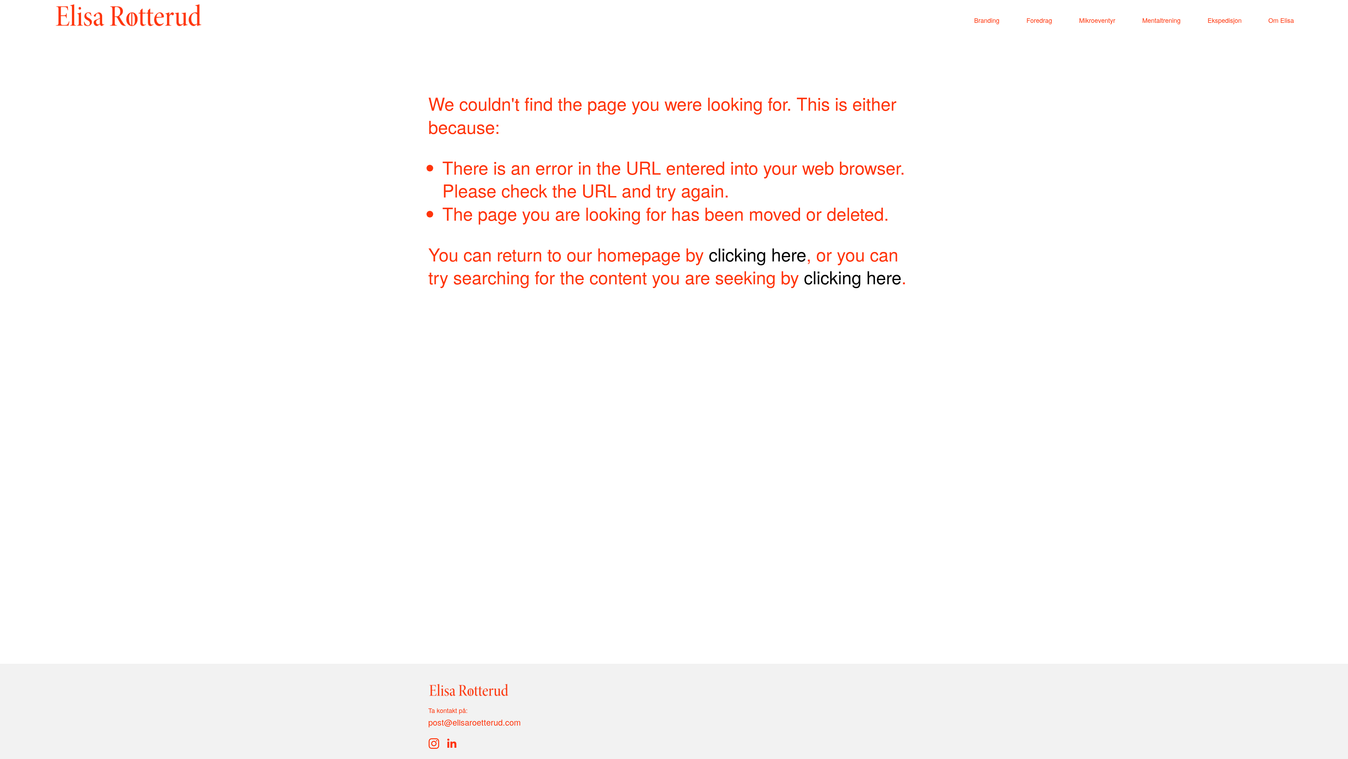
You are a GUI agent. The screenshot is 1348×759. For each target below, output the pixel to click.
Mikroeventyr (1097, 20)
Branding (986, 20)
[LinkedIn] (451, 743)
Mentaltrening (1161, 20)
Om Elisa (1281, 20)
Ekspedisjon (1225, 20)
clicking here (757, 253)
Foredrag (1039, 20)
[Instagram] (434, 743)
